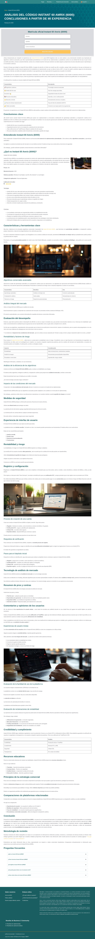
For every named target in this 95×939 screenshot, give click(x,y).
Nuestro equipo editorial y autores (12, 900)
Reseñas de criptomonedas (14, 923)
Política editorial (8, 897)
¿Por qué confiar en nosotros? (29, 895)
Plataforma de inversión (62, 2)
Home (5, 10)
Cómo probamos (19, 838)
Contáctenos (25, 900)
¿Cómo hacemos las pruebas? (29, 897)
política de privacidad (9, 934)
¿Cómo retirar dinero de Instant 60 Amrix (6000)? (19, 875)
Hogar (42, 2)
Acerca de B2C (8, 895)
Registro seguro (47, 51)
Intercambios (74, 2)
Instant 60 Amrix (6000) (37, 58)
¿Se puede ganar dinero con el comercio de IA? (19, 869)
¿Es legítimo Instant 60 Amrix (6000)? (17, 864)
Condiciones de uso (20, 934)
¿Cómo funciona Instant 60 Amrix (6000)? (18, 859)
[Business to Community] (6, 2)
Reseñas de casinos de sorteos (14, 925)
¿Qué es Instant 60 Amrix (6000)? (16, 854)
